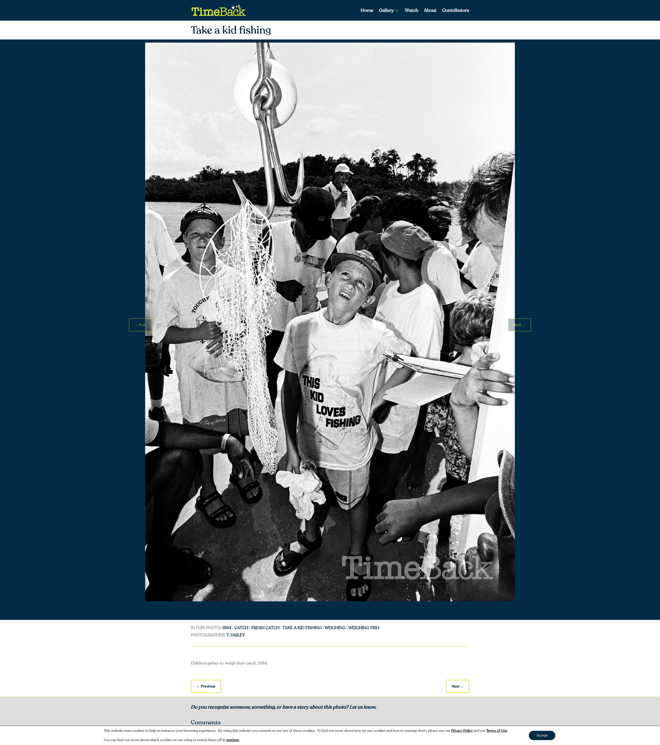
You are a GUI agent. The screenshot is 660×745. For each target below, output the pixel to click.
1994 (226, 628)
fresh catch (265, 628)
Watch (411, 11)
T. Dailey (235, 635)
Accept (542, 735)
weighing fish (363, 628)
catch (241, 628)
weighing (335, 628)
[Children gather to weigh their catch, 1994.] (330, 600)
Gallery (386, 11)
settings (232, 740)
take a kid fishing (302, 628)
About (430, 11)
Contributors (455, 11)
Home (367, 11)
